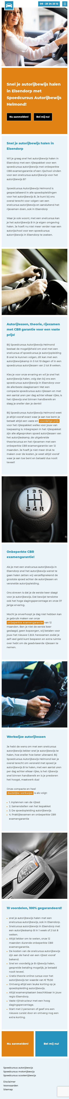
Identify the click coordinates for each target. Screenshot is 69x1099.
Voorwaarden (10, 1085)
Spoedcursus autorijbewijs (18, 1067)
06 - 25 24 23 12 (49, 3)
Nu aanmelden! (17, 1043)
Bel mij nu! (51, 1043)
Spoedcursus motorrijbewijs (19, 1071)
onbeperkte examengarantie (25, 622)
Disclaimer (9, 1081)
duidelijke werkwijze (20, 793)
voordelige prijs (49, 420)
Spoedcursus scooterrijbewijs (19, 1075)
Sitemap (8, 1089)
